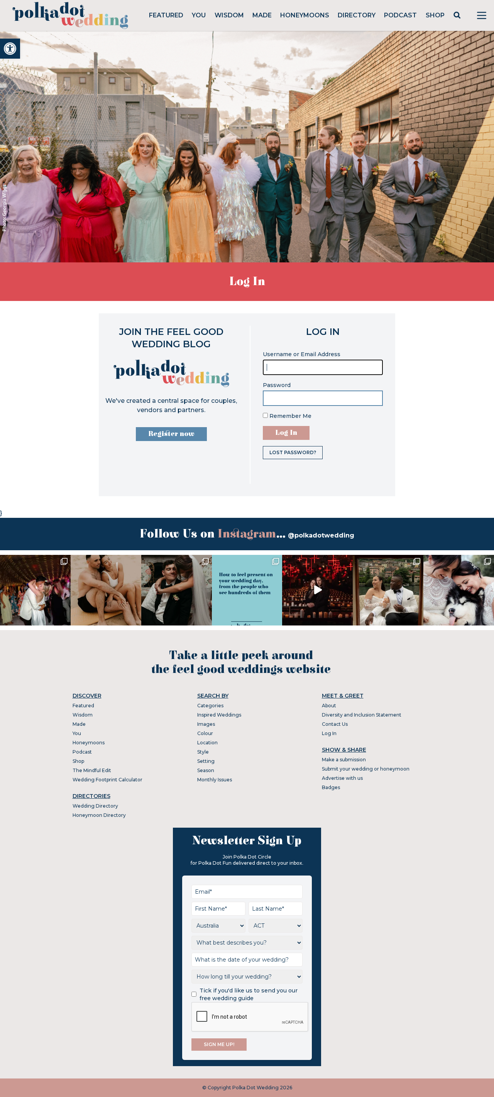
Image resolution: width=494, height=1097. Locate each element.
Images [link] (206, 724)
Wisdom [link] (229, 15)
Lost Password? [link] (292, 452)
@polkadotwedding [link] (321, 535)
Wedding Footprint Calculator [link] (107, 780)
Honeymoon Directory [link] (99, 815)
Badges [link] (331, 787)
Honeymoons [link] (304, 15)
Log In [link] (329, 733)
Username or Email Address (301, 354)
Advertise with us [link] (342, 778)
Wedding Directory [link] (95, 806)
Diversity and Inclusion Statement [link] (361, 715)
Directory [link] (357, 15)
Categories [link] (210, 705)
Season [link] (205, 770)
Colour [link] (205, 733)
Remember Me (289, 415)
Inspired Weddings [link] (219, 715)
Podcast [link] (400, 15)
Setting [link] (206, 761)
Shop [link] (435, 15)
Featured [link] (166, 15)
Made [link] (262, 15)
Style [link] (203, 752)
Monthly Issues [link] (214, 780)
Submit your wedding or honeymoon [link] (365, 769)
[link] (10, 49)
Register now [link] (171, 434)
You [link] (199, 15)
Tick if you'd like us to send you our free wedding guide (249, 994)
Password (277, 385)
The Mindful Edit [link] (92, 770)
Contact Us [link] (335, 724)
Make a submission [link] (344, 759)
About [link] (329, 705)
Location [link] (207, 742)
